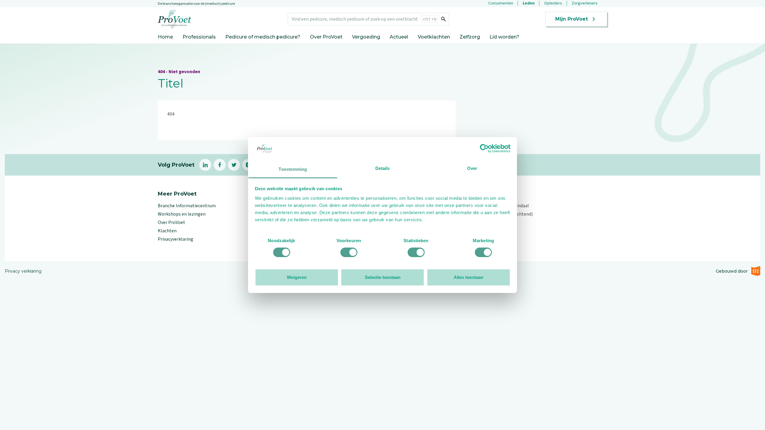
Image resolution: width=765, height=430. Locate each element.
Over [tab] (472, 168)
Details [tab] (382, 168)
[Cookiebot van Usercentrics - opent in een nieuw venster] (484, 148)
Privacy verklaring (23, 271)
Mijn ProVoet (571, 19)
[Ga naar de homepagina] (174, 19)
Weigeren (297, 277)
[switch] (348, 252)
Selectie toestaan (382, 277)
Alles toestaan (468, 277)
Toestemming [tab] (293, 169)
